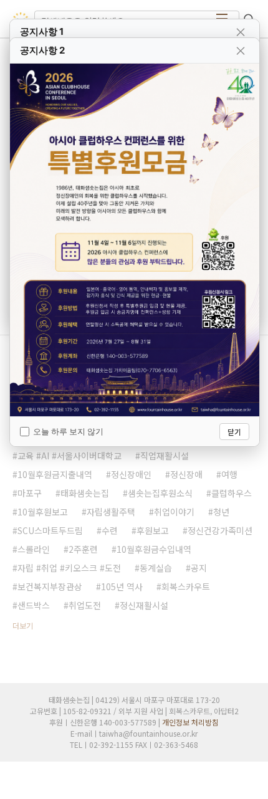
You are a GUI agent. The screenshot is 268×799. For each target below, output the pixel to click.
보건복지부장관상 (49, 586)
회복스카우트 (185, 586)
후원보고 (152, 530)
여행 (229, 474)
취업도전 (85, 605)
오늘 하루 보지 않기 (68, 431)
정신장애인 (131, 474)
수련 (110, 530)
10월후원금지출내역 (54, 474)
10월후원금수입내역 (154, 549)
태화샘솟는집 (84, 493)
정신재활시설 (144, 605)
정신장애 (186, 474)
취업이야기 (174, 511)
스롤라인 (33, 549)
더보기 (22, 625)
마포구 (29, 493)
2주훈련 (83, 549)
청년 (221, 511)
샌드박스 (33, 605)
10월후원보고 (42, 511)
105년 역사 (122, 586)
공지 (199, 568)
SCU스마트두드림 (50, 530)
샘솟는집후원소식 (160, 493)
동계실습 (156, 568)
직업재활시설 (164, 455)
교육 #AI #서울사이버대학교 (69, 455)
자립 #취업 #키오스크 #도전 (69, 568)
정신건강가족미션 (220, 530)
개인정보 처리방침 (190, 722)
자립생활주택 (111, 511)
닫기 (234, 431)
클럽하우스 (231, 493)
